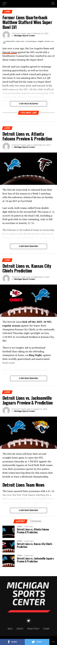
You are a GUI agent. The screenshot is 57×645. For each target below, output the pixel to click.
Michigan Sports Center (24, 36)
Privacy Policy (33, 628)
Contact (20, 628)
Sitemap (46, 628)
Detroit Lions (9, 52)
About (10, 628)
